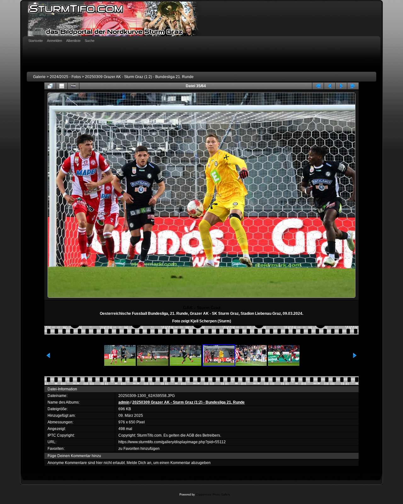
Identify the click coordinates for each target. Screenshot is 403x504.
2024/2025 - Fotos (65, 77)
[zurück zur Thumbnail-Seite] (50, 85)
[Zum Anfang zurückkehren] (318, 85)
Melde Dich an (139, 463)
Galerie (39, 77)
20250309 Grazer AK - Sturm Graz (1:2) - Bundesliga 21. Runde (139, 77)
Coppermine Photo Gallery (213, 494)
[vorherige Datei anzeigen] (329, 85)
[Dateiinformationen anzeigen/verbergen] (61, 85)
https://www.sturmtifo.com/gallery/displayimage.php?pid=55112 (172, 442)
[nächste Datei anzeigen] (341, 85)
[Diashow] (73, 85)
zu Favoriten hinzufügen (139, 448)
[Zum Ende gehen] (353, 85)
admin (123, 402)
